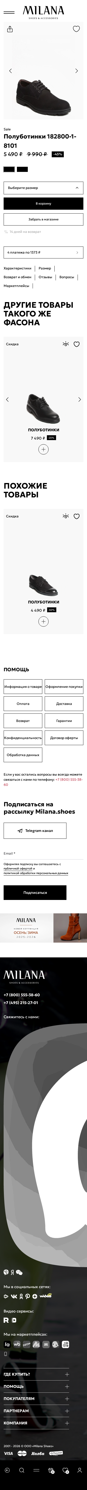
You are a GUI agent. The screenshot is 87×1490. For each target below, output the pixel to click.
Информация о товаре (23, 686)
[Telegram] (14, 1320)
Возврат (23, 721)
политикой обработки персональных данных (36, 873)
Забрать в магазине (43, 219)
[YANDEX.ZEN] (34, 1296)
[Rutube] (6, 1320)
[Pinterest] (27, 1296)
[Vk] (14, 1296)
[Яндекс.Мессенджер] (12, 1272)
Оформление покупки (64, 686)
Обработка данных (23, 755)
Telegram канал (39, 830)
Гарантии (64, 721)
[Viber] (6, 1272)
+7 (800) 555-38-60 (22, 994)
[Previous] (10, 70)
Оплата (23, 703)
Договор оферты (64, 738)
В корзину (43, 203)
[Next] (76, 70)
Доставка (64, 703)
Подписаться (35, 892)
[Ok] (21, 1296)
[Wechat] (19, 1272)
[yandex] (6, 1296)
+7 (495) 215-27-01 (21, 1002)
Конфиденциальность (23, 738)
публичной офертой (18, 868)
